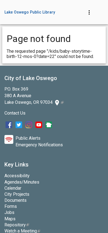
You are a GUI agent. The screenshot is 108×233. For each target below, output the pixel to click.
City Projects (16, 194)
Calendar (12, 188)
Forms (10, 206)
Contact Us (14, 113)
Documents (15, 200)
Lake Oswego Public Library (29, 12)
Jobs (9, 212)
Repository (16, 224)
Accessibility (17, 175)
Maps (10, 218)
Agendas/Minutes (21, 182)
